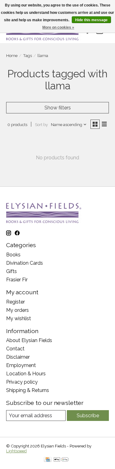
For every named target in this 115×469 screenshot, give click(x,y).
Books (13, 255)
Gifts (11, 271)
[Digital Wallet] (61, 460)
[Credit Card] (48, 460)
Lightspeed (16, 450)
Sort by (41, 124)
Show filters (57, 108)
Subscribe (88, 415)
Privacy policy (22, 382)
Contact (15, 349)
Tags (27, 55)
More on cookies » (58, 27)
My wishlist (18, 318)
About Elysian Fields (29, 340)
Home (11, 55)
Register (15, 302)
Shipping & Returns (27, 390)
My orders (17, 310)
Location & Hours (26, 374)
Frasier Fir (17, 280)
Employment (21, 365)
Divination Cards (24, 263)
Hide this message (91, 20)
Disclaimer (18, 357)
